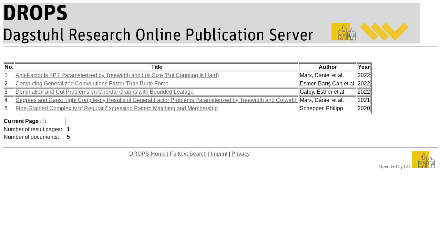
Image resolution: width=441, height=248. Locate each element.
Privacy (241, 154)
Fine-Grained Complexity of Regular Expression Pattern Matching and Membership (117, 108)
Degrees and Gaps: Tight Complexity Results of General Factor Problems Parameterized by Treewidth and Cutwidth (157, 100)
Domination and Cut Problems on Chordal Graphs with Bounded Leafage (105, 92)
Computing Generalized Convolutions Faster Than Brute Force (92, 83)
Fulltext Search (188, 154)
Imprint (219, 154)
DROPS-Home (147, 154)
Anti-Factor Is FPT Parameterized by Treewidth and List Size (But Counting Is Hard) (117, 75)
